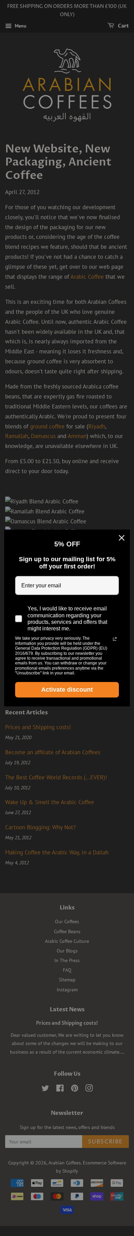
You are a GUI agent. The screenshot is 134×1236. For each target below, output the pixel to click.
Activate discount (67, 689)
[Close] (121, 538)
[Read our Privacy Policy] (115, 639)
